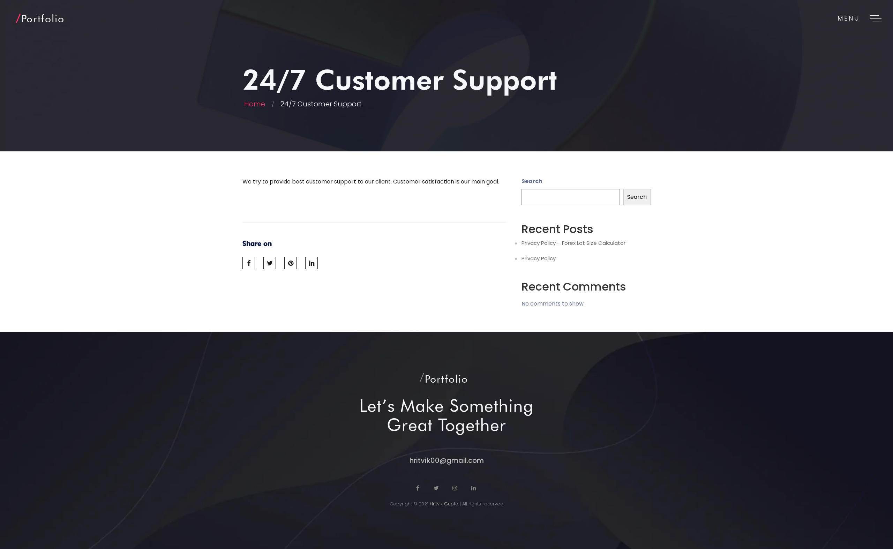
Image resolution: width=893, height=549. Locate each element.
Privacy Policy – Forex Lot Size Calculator (573, 243)
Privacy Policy (538, 258)
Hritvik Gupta (444, 504)
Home (254, 104)
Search (531, 181)
